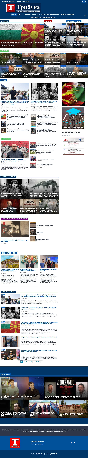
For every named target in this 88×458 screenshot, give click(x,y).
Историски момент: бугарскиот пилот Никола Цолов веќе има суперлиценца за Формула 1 (39, 351)
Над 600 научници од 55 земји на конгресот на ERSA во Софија (39, 337)
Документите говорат (67, 14)
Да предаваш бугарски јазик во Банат (48, 269)
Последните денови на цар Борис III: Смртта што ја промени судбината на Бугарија (44, 102)
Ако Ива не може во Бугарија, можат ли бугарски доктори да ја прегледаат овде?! (13, 160)
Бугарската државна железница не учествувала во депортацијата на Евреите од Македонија (14, 240)
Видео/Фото (36, 14)
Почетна (13, 14)
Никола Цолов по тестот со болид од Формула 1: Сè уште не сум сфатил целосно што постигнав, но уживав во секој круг (15, 103)
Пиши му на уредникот (23, 1)
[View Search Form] (85, 16)
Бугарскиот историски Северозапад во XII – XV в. (28, 269)
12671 (38, 361)
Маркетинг (12, 1)
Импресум (5, 1)
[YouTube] (85, 1)
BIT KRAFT (54, 454)
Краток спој (45, 14)
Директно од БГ (55, 14)
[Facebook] (83, 1)
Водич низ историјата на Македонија (43, 17)
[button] (1, 36)
